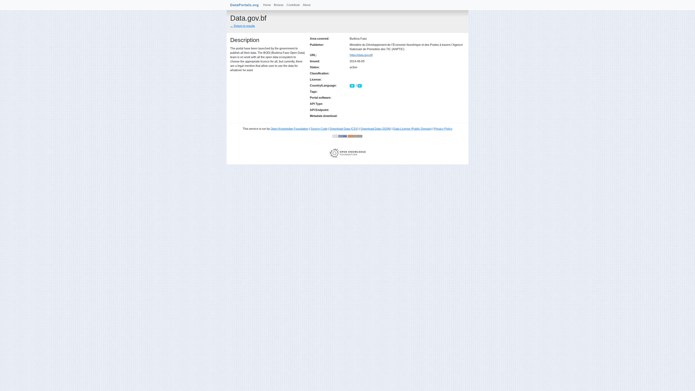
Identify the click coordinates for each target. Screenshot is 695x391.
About (306, 5)
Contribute (293, 5)
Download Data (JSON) (376, 128)
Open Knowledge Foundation (289, 128)
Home (267, 5)
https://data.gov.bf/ (361, 55)
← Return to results (242, 26)
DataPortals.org (244, 5)
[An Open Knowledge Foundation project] (347, 152)
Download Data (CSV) (344, 128)
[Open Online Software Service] (355, 136)
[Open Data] (340, 136)
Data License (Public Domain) (412, 128)
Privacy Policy (443, 128)
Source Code (319, 128)
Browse (279, 5)
